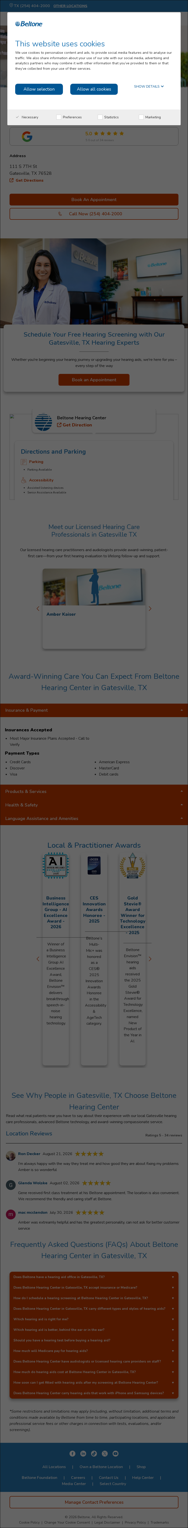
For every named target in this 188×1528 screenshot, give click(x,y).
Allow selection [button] (39, 89)
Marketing (152, 117)
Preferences (72, 117)
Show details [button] (147, 87)
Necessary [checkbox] (29, 117)
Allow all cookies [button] (94, 89)
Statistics (111, 117)
